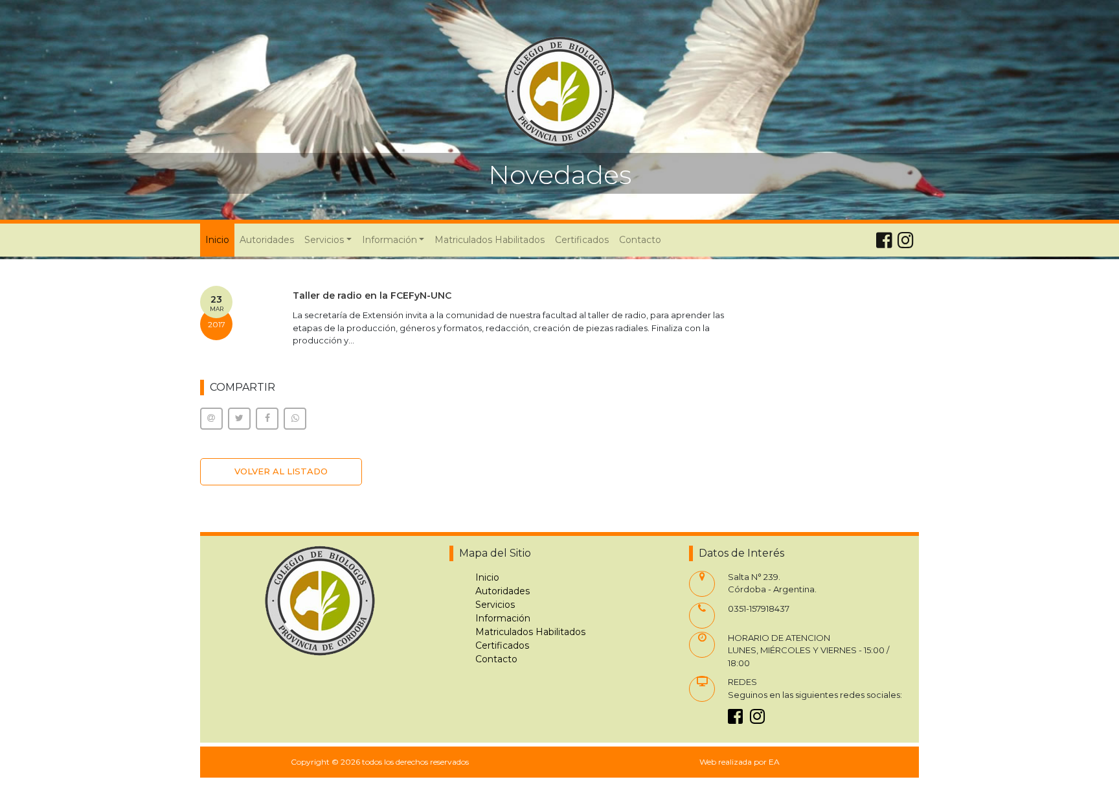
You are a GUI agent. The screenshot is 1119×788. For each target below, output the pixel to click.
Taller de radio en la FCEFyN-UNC (372, 295)
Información (502, 618)
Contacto (640, 240)
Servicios (495, 604)
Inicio (219, 239)
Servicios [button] (324, 240)
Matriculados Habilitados (490, 240)
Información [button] (389, 240)
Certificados (582, 240)
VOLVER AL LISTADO (281, 471)
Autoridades (267, 240)
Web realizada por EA (739, 762)
